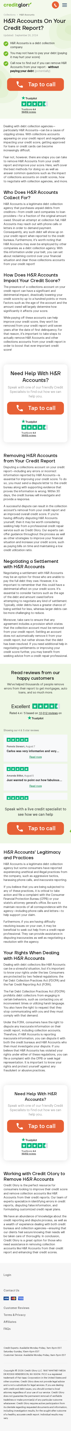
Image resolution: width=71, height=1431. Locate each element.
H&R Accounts (26, 15)
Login (7, 1275)
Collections (9, 15)
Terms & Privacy (15, 1315)
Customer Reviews (16, 1308)
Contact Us (11, 1290)
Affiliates (10, 1322)
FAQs (7, 1329)
